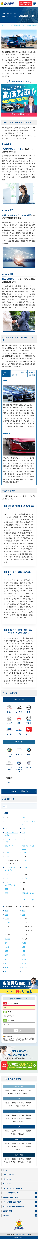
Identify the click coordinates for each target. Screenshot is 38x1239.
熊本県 (28, 1159)
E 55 (6, 893)
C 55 (23, 832)
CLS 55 (7, 878)
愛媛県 (28, 1146)
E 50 (6, 889)
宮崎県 (13, 1162)
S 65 (23, 955)
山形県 (17, 1093)
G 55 (23, 910)
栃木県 (14, 1103)
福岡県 (7, 1159)
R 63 (23, 947)
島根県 (14, 1143)
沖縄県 (29, 1162)
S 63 (23, 951)
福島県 (25, 1093)
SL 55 (24, 959)
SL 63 (7, 963)
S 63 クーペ (9, 955)
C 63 (23, 839)
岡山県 (21, 1143)
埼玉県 (28, 1103)
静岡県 (28, 1118)
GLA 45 (7, 922)
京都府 (14, 1131)
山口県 (7, 1146)
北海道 (7, 1090)
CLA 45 (24, 860)
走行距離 (11, 1020)
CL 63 (24, 852)
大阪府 (21, 1131)
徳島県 (14, 1146)
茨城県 (7, 1103)
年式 (9, 1012)
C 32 (6, 822)
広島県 (28, 1143)
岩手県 (21, 1090)
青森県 (14, 1090)
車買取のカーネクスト (22, 1234)
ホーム (5, 1170)
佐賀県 (14, 1159)
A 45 (23, 817)
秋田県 (10, 1093)
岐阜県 (21, 1118)
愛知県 (14, 1121)
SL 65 (24, 963)
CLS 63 (24, 878)
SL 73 (7, 967)
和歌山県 (21, 1134)
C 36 (6, 828)
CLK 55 (24, 867)
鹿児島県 (21, 1162)
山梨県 (7, 1118)
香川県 (21, 1146)
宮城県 (28, 1090)
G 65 (23, 914)
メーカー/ (13, 1003)
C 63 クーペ (9, 846)
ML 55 (24, 943)
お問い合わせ (7, 1179)
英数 (4, 806)
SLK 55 (7, 971)
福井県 (28, 1115)
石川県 (21, 1115)
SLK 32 (24, 967)
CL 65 (7, 856)
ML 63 (7, 947)
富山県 (14, 1115)
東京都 (17, 1106)
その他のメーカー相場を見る (18, 791)
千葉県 (9, 1106)
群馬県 (21, 1103)
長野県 (14, 1118)
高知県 (17, 1149)
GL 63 (7, 918)
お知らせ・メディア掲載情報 (12, 1188)
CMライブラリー (8, 1174)
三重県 (21, 1121)
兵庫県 (28, 1131)
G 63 (6, 914)
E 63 (6, 900)
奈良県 (13, 1134)
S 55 (6, 951)
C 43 (23, 828)
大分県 (6, 1162)
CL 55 (7, 852)
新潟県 (7, 1115)
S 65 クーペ (9, 959)
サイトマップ (7, 1184)
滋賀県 (7, 1131)
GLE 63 (7, 939)
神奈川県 (25, 1106)
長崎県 (21, 1159)
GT (6, 943)
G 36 (6, 910)
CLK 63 (7, 874)
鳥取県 (7, 1143)
